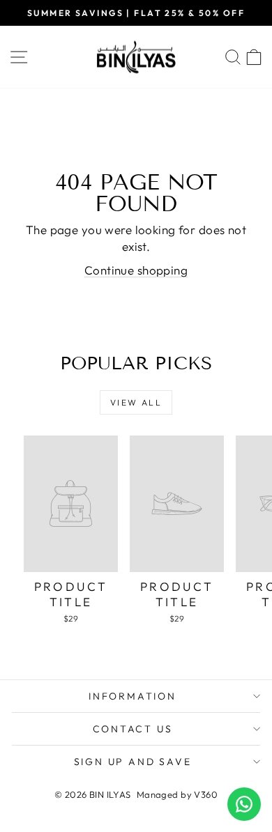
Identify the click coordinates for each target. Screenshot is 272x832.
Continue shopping (136, 270)
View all (136, 402)
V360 (206, 794)
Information (132, 696)
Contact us (133, 729)
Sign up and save (133, 761)
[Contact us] (244, 804)
